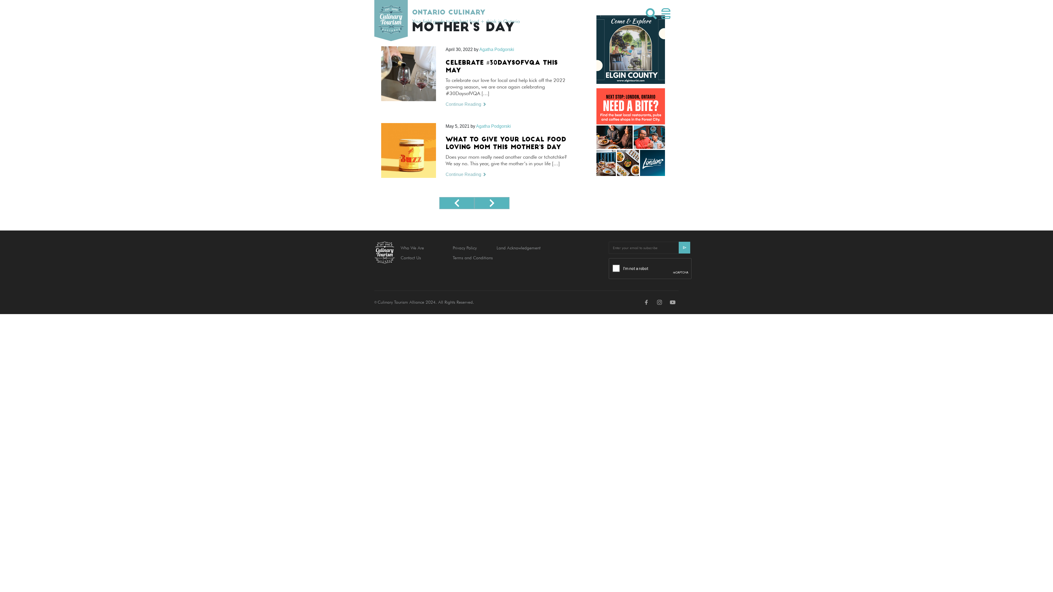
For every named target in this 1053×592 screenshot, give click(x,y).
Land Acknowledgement (518, 248)
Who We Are (412, 248)
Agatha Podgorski (493, 126)
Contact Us (411, 257)
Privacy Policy (465, 248)
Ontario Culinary (448, 13)
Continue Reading (464, 104)
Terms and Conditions (473, 257)
